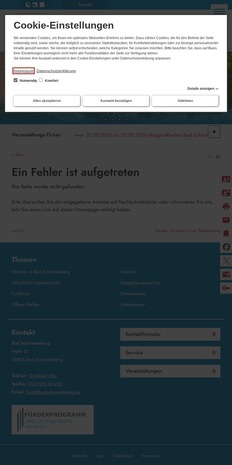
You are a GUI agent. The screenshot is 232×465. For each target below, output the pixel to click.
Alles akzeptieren (47, 101)
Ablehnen (185, 101)
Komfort (51, 81)
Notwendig (28, 81)
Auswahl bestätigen (116, 101)
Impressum (24, 71)
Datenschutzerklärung (56, 71)
